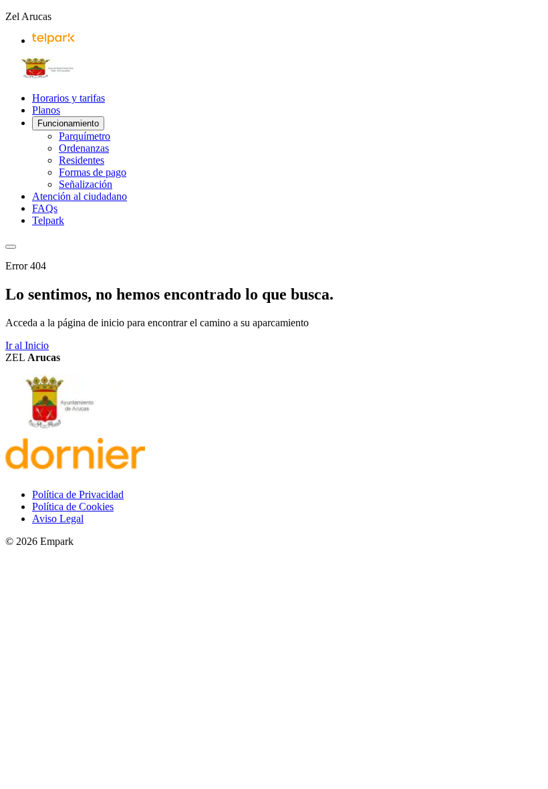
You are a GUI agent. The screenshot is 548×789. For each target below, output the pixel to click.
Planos (46, 110)
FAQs (44, 208)
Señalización (85, 184)
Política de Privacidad (78, 494)
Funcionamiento (68, 123)
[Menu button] (10, 247)
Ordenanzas (84, 148)
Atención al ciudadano (79, 196)
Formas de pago (92, 172)
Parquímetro (84, 136)
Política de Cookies (73, 506)
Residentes (81, 160)
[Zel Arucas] (48, 75)
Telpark (48, 220)
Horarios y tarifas (68, 98)
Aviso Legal (58, 518)
